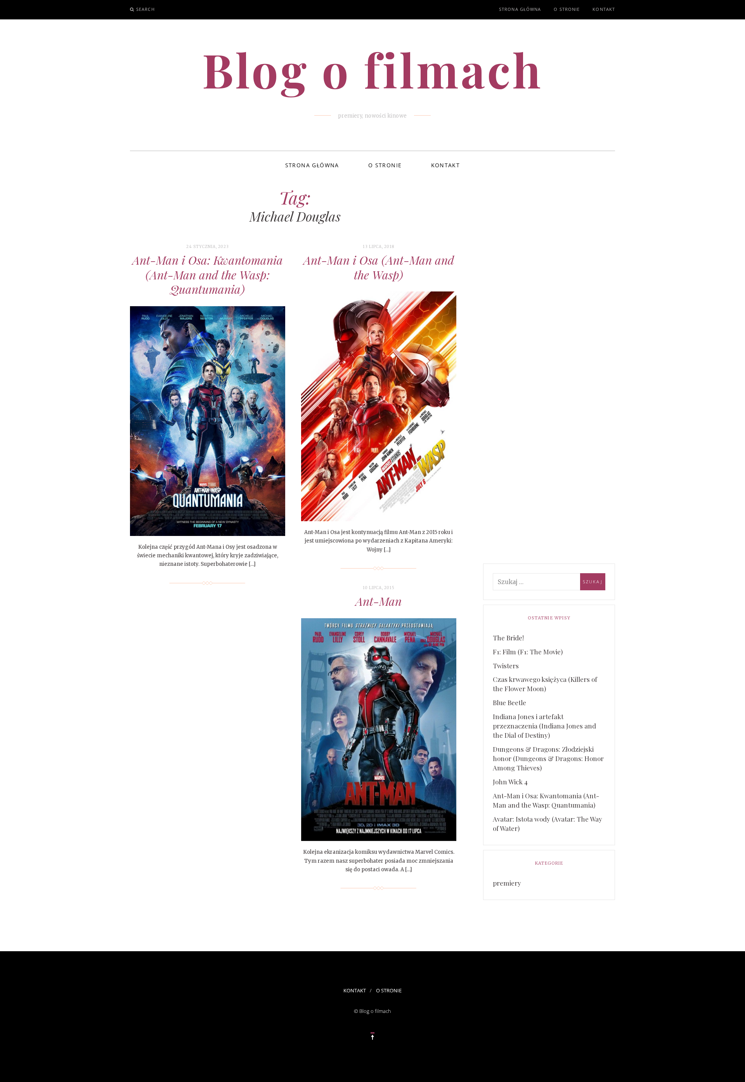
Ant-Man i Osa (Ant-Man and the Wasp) (378, 267)
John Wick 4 (510, 781)
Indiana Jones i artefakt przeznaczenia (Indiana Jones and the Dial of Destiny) (544, 725)
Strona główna (520, 9)
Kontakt (604, 9)
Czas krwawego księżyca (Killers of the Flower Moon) (545, 684)
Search (145, 9)
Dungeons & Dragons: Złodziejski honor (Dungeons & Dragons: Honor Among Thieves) (548, 758)
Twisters (506, 665)
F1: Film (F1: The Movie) (528, 651)
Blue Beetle (509, 702)
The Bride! (508, 637)
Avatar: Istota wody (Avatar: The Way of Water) (547, 823)
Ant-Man (378, 601)
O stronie (567, 9)
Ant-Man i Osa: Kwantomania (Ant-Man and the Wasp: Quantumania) (207, 274)
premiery (507, 883)
